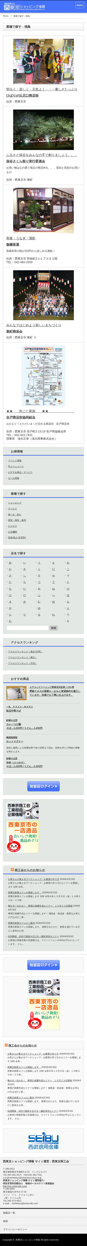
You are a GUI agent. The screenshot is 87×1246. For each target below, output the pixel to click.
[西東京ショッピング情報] (25, 6)
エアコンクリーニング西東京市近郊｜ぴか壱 (52, 687)
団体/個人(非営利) (17, 537)
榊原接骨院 (11, 737)
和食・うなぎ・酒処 (20, 238)
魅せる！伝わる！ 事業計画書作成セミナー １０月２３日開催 (40, 906)
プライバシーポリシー (15, 1229)
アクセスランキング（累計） (22, 657)
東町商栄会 (14, 331)
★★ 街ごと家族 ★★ (40, 411)
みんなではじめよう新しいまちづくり (33, 325)
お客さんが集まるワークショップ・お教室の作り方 (33, 879)
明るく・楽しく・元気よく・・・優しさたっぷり (41, 89)
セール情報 (13, 478)
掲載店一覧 (9, 1212)
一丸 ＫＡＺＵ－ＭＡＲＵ (19, 706)
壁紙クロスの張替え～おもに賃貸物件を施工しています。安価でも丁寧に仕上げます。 (55, 693)
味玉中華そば (13, 710)
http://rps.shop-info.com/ (15, 1186)
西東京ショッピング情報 (28, 1240)
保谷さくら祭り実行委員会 (25, 161)
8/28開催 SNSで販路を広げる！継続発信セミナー (33, 936)
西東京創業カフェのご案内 (21, 923)
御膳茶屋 (12, 244)
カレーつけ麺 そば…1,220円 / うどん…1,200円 (24, 726)
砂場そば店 (11, 720)
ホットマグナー (14, 741)
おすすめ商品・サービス (20, 472)
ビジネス (12, 526)
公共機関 (12, 532)
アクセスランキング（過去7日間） (25, 651)
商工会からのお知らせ (30, 870)
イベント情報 (14, 460)
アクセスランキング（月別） (22, 663)
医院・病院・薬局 (17, 520)
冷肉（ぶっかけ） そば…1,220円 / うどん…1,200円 (24, 764)
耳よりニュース (16, 466)
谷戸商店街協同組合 (20, 417)
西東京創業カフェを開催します (24, 892)
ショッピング (14, 503)
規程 (5, 1221)
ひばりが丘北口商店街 (22, 95)
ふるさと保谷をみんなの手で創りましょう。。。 (41, 155)
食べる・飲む (14, 514)
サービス (12, 508)
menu (80, 5)
